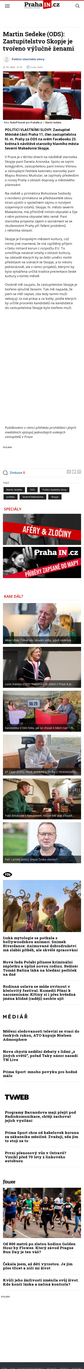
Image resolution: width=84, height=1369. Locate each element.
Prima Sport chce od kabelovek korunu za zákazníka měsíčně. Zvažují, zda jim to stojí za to (42, 1136)
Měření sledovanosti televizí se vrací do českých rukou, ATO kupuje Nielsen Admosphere (41, 1035)
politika (10, 497)
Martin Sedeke (14, 489)
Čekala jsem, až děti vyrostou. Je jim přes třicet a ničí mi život (37, 1265)
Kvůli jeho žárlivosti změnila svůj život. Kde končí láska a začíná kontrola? (41, 1282)
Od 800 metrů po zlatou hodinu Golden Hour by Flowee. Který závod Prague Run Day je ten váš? (39, 1247)
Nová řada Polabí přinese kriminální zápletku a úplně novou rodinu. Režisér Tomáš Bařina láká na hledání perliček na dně (40, 968)
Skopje (55, 497)
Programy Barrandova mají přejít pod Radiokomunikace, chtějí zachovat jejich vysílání (40, 1116)
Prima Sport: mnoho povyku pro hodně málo (40, 1073)
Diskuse (17, 472)
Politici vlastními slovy (28, 59)
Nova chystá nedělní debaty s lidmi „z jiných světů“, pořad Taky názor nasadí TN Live (40, 1055)
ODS (32, 489)
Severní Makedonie (32, 497)
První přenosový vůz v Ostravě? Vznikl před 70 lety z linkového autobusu (35, 1156)
